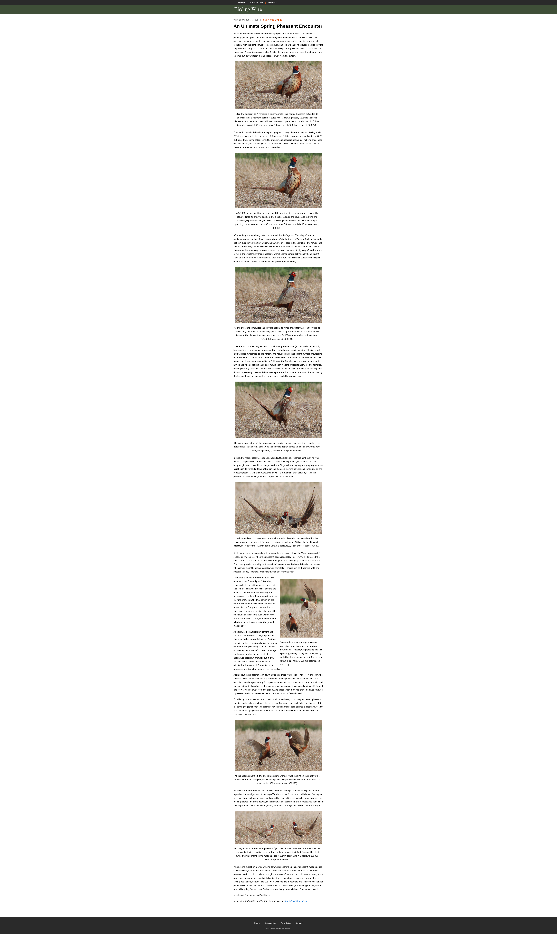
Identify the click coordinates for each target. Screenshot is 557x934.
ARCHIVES (272, 2)
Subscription (270, 923)
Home (257, 923)
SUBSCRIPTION (256, 2)
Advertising (286, 923)
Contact (299, 923)
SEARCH (241, 2)
